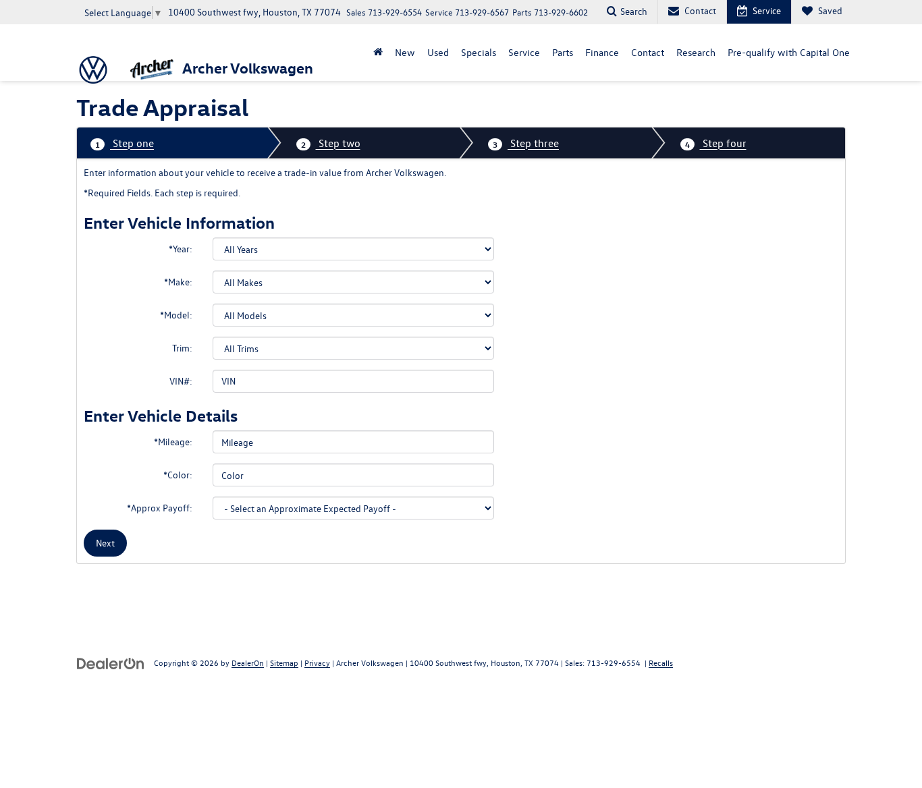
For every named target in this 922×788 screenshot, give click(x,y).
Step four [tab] (716, 143)
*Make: (178, 281)
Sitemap (284, 662)
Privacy (317, 662)
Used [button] (438, 52)
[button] (378, 52)
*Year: (180, 248)
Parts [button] (562, 52)
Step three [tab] (526, 143)
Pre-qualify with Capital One (789, 52)
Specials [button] (478, 52)
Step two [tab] (330, 143)
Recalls (661, 662)
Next (105, 542)
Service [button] (524, 52)
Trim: (182, 347)
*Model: (176, 314)
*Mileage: (173, 441)
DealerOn (248, 662)
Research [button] (695, 52)
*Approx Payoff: (159, 507)
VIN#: (180, 380)
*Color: (177, 474)
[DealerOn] (110, 662)
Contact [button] (647, 52)
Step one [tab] (124, 143)
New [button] (405, 52)
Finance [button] (602, 52)
